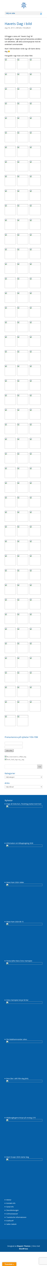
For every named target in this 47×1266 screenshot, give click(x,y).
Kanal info (10, 1207)
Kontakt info (10, 1203)
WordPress (23, 1249)
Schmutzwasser (12, 1214)
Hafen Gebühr (11, 1224)
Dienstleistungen (12, 1210)
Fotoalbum (27, 28)
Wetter (8, 1200)
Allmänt (19, 28)
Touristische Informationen (16, 1217)
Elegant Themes (23, 1246)
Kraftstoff (9, 1221)
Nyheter (9, 800)
